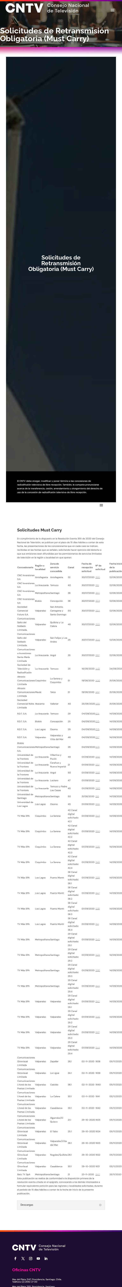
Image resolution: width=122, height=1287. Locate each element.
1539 (97, 908)
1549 (97, 955)
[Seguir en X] (23, 1258)
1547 (97, 893)
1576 (97, 729)
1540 (97, 939)
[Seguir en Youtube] (38, 1258)
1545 (97, 986)
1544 (97, 1047)
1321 (97, 585)
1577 (97, 737)
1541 (97, 924)
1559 (97, 780)
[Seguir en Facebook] (15, 1258)
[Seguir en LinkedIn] (46, 1258)
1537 (97, 1032)
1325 (97, 624)
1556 (97, 756)
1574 (97, 713)
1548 (97, 862)
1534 (97, 804)
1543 (97, 815)
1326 (97, 639)
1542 (97, 1001)
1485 (97, 703)
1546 (97, 1016)
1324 (97, 610)
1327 (97, 655)
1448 (97, 668)
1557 (97, 764)
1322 (97, 593)
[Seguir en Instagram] (30, 1258)
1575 (97, 721)
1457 (97, 692)
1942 (97, 1174)
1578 (97, 747)
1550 (97, 831)
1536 (97, 970)
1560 (97, 788)
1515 (97, 796)
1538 (97, 877)
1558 (97, 772)
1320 (97, 577)
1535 (97, 846)
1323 (97, 601)
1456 (97, 680)
